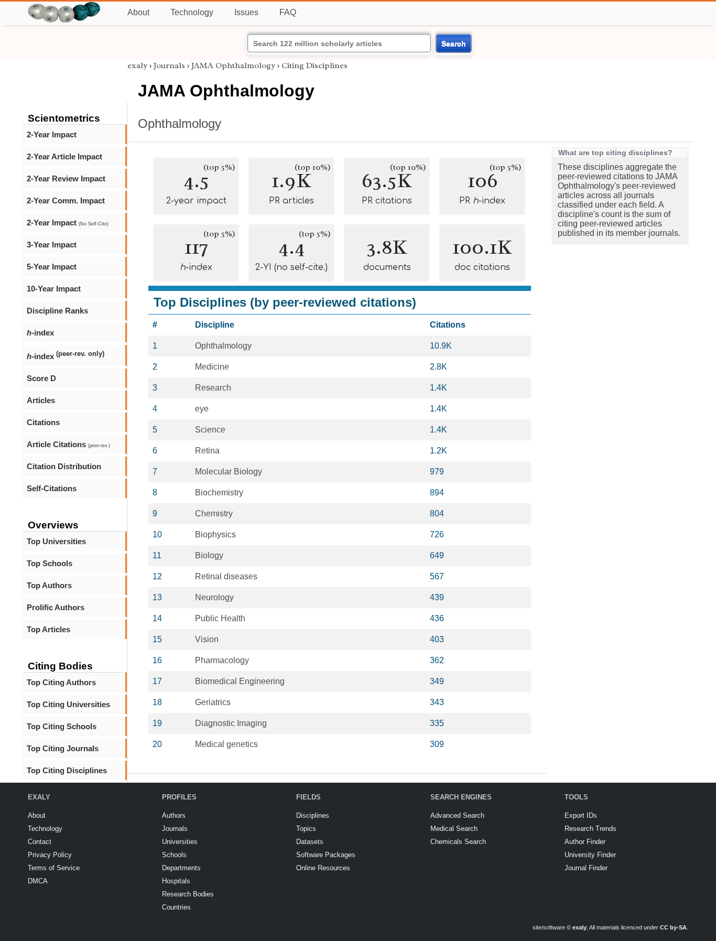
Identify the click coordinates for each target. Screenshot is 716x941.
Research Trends (590, 828)
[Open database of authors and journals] (64, 6)
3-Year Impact (52, 244)
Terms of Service (54, 868)
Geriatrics (213, 702)
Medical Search (454, 828)
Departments (181, 868)
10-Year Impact (54, 288)
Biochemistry (219, 492)
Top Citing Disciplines (67, 770)
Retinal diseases (226, 576)
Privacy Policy (50, 855)
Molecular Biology (228, 471)
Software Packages (325, 855)
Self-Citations (52, 488)
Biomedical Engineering (240, 681)
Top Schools (49, 563)
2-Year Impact (52, 134)
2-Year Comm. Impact (66, 200)
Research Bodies (188, 894)
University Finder (590, 855)
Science (210, 429)
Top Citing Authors (61, 682)
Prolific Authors (55, 607)
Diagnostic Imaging (231, 723)
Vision (207, 639)
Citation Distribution (64, 466)
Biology (209, 555)
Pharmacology (222, 660)
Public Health (220, 618)
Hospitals (176, 881)
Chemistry (214, 513)
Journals (169, 65)
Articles (41, 400)
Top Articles (48, 629)
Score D (41, 378)
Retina (207, 450)
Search (453, 43)
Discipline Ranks (57, 310)
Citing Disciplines (314, 65)
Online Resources (323, 868)
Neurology (214, 597)
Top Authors (49, 585)
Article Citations (68, 444)
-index (40, 332)
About (138, 12)
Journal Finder (586, 868)
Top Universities (56, 541)
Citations (43, 422)
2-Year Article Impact (64, 156)
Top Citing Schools (61, 726)
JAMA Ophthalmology (233, 65)
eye (202, 408)
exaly (137, 65)
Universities (180, 842)
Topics (306, 828)
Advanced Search (457, 815)
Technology (191, 12)
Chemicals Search (458, 842)
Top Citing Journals (63, 748)
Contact (39, 842)
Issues (246, 12)
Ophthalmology (179, 123)
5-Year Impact (52, 266)
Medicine (212, 366)
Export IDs (581, 815)
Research (213, 387)
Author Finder (585, 842)
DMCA (38, 881)
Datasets (309, 842)
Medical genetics (226, 744)
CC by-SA (673, 927)
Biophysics (215, 534)
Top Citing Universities (68, 704)
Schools (174, 855)
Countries (176, 907)
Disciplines (312, 815)
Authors (174, 815)
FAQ (287, 12)
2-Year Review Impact (66, 178)
